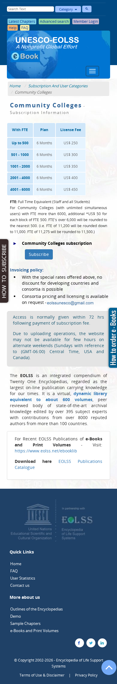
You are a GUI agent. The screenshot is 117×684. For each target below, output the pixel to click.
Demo (15, 616)
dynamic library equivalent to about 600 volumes (58, 396)
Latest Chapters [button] (22, 21)
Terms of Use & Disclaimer (42, 675)
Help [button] (12, 28)
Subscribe (39, 254)
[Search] (87, 9)
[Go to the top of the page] (106, 670)
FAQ (14, 571)
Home (14, 85)
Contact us (19, 585)
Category (67, 9)
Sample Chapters (25, 623)
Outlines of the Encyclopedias (36, 609)
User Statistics (22, 578)
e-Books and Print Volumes (34, 630)
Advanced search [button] (54, 21)
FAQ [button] (24, 28)
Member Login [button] (86, 21)
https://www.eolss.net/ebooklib (46, 451)
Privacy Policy (86, 675)
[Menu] (92, 71)
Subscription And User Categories (58, 85)
